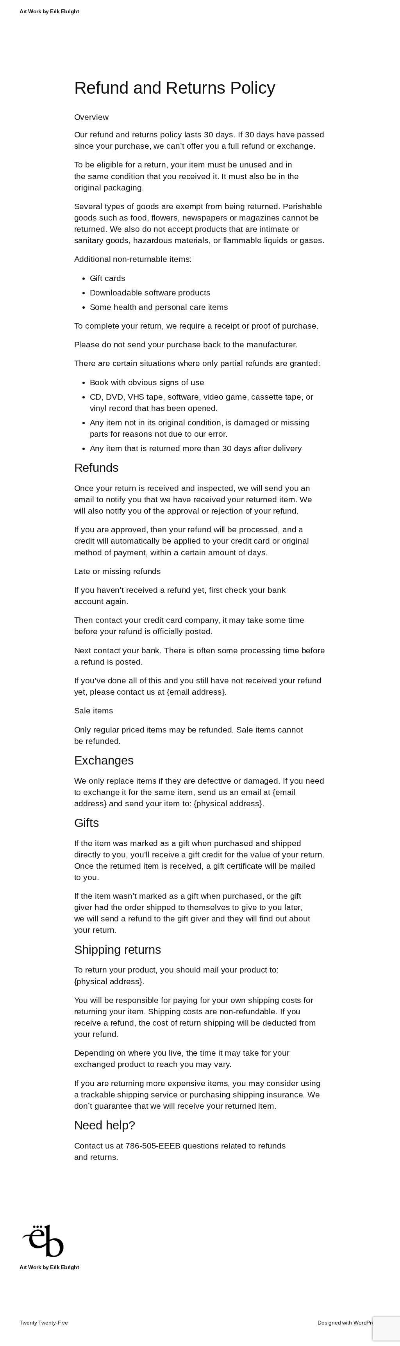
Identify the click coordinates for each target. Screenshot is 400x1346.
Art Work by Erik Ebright (49, 11)
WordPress (367, 1322)
